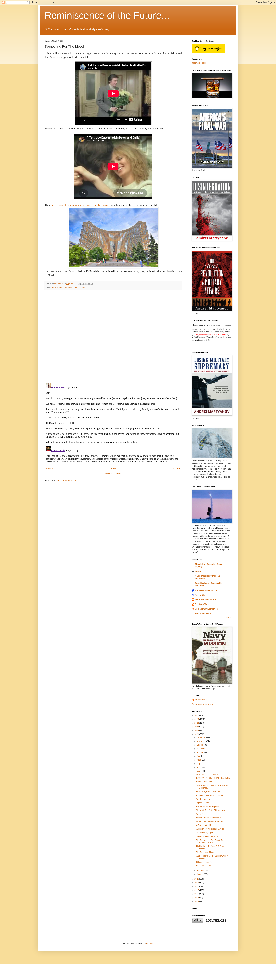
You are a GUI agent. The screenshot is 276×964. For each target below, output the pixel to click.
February (201, 870)
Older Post (176, 468)
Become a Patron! (199, 63)
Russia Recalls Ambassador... (209, 818)
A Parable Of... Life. (204, 825)
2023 (196, 727)
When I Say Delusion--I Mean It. (210, 821)
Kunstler (199, 571)
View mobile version (113, 473)
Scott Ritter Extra (203, 613)
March (200, 771)
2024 (196, 723)
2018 (196, 886)
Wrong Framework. (204, 782)
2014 (196, 901)
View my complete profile (202, 704)
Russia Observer (202, 595)
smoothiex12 (201, 700)
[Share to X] (85, 283)
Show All (228, 617)
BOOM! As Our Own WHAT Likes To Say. (213, 778)
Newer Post (50, 468)
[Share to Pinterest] (91, 283)
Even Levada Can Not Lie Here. (210, 795)
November (201, 741)
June (199, 760)
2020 (196, 879)
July (199, 756)
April (199, 767)
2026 (196, 715)
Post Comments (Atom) (66, 480)
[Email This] (79, 283)
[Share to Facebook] (88, 283)
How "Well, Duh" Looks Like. (208, 791)
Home (113, 468)
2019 (196, 883)
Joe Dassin (83, 287)
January (200, 874)
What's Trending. (203, 799)
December (201, 737)
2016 (196, 894)
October (200, 745)
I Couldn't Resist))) (204, 862)
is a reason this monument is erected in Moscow (80, 204)
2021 (196, 734)
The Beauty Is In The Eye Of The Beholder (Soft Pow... (210, 841)
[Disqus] (113, 337)
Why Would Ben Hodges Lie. (208, 774)
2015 (196, 898)
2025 (196, 719)
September (202, 749)
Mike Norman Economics (206, 609)
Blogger (149, 943)
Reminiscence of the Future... (107, 15)
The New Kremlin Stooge (206, 590)
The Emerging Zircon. (205, 852)
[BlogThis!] (82, 283)
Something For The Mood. (207, 836)
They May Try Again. (205, 833)
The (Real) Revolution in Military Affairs (210, 334)
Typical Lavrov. (202, 803)
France (75, 287)
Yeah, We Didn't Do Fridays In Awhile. (212, 810)
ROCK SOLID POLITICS (205, 600)
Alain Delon (67, 287)
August (200, 752)
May (199, 763)
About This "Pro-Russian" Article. (210, 829)
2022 (196, 730)
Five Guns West (202, 604)
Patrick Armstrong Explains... (208, 806)
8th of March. (57, 287)
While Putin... (202, 814)
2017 (196, 890)
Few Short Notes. (203, 866)
